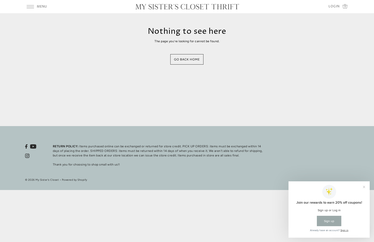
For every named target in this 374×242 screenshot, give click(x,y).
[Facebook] (26, 146)
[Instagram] (27, 155)
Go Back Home (187, 59)
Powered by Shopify (74, 179)
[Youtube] (33, 146)
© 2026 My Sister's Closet (42, 179)
